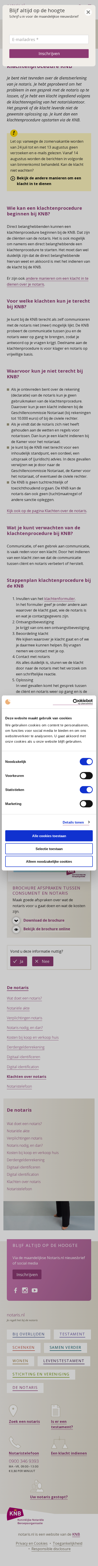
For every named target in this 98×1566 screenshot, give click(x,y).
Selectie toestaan (49, 848)
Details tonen (73, 822)
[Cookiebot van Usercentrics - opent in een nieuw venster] (73, 702)
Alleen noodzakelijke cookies (49, 861)
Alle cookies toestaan (49, 836)
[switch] (86, 775)
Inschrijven (49, 53)
